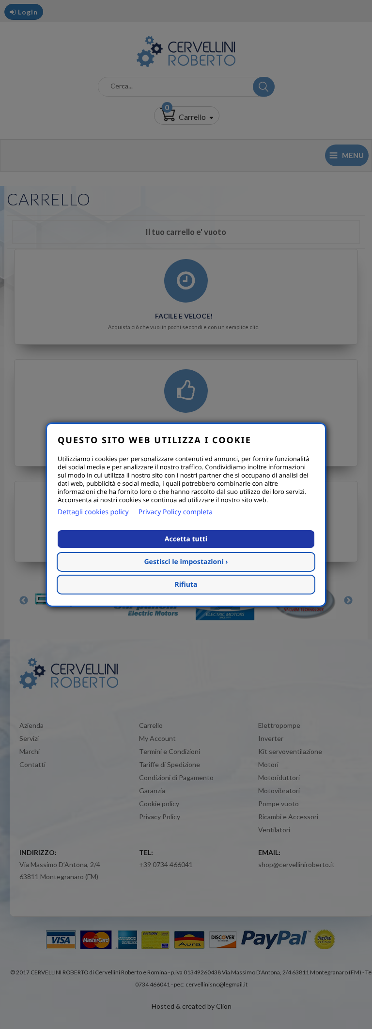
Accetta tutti (186, 539)
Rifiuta (186, 584)
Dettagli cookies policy (93, 512)
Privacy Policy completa (176, 512)
